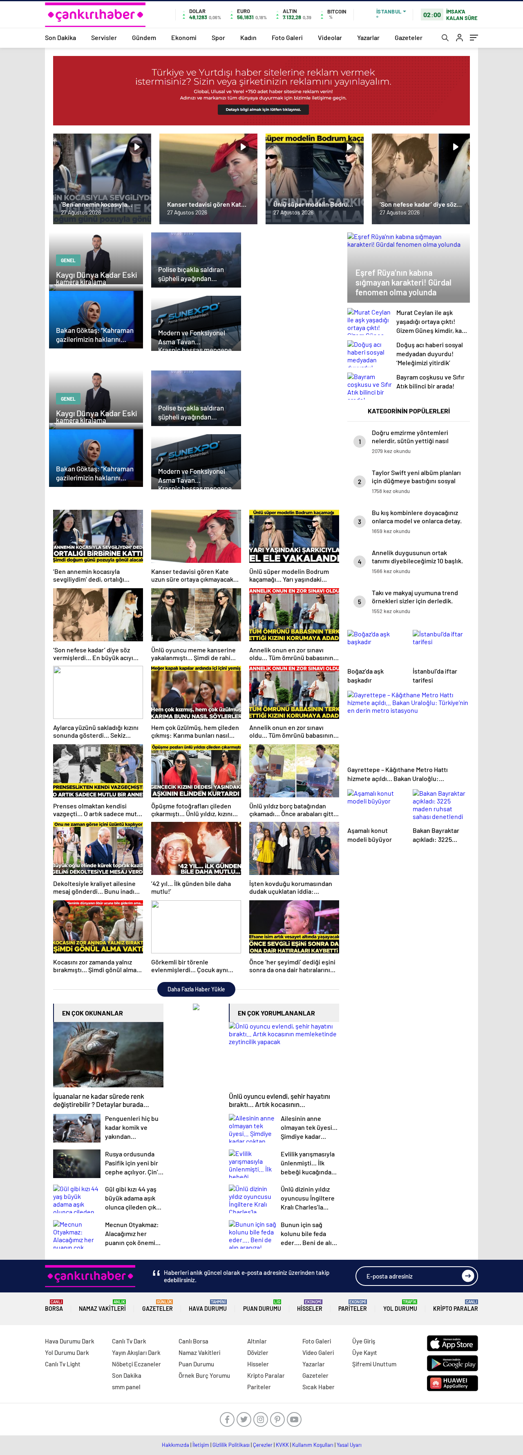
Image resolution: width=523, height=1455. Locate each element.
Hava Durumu (208, 1305)
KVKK (282, 1445)
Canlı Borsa (193, 1341)
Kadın (248, 37)
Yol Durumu (400, 1305)
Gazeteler (408, 37)
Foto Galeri (287, 37)
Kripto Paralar (455, 1305)
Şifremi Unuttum (374, 1364)
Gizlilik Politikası (231, 1445)
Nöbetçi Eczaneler (136, 1364)
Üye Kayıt (364, 1352)
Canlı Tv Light (62, 1364)
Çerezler (263, 1445)
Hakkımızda (175, 1445)
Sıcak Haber (318, 1386)
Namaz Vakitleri (102, 1305)
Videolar (330, 37)
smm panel (126, 1386)
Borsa (54, 1305)
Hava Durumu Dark (69, 1341)
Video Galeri (318, 1352)
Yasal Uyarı (349, 1445)
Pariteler (352, 1305)
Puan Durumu (262, 1305)
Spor (218, 37)
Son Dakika (60, 37)
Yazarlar (368, 37)
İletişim (200, 1445)
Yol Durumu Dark (67, 1352)
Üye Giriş (363, 1341)
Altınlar (257, 1341)
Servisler (104, 37)
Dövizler (257, 1352)
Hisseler (309, 1305)
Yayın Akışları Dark (136, 1352)
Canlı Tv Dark (129, 1341)
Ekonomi (184, 37)
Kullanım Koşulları (312, 1445)
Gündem (144, 37)
